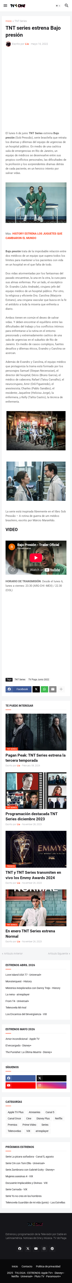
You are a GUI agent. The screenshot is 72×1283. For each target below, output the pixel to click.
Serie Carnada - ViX (16, 1189)
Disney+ (59, 1272)
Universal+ (27, 1276)
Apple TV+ (47, 1272)
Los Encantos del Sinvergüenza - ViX (26, 1014)
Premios (12, 1124)
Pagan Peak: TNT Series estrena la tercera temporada (36, 758)
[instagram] (52, 1085)
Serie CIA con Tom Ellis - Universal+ (25, 1163)
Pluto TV (39, 1276)
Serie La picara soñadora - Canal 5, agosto (30, 1156)
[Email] (52, 689)
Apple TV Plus (15, 1112)
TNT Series (21, 21)
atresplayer (42, 1131)
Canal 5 (50, 1112)
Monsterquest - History (19, 981)
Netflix (58, 1118)
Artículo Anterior (13, 953)
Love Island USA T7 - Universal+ (23, 974)
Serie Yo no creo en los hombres (24, 1196)
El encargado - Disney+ (18, 1045)
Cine (28, 1118)
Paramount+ (53, 1276)
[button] (5, 6)
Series (45, 1124)
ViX (28, 1131)
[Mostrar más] (61, 689)
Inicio (9, 21)
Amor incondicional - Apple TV (23, 1038)
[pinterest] (52, 1249)
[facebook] (21, 1078)
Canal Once (14, 1118)
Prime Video (29, 1124)
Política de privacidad (48, 1266)
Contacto (27, 1266)
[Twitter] (36, 689)
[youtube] (21, 1085)
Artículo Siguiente (58, 953)
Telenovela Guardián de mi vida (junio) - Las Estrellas (35, 1202)
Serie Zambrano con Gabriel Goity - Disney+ (30, 1169)
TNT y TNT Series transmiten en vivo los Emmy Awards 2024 (33, 875)
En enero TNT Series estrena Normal (30, 933)
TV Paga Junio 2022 (38, 679)
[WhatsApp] (44, 689)
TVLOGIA (20, 1272)
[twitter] (52, 1078)
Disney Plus (43, 1118)
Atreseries (34, 1112)
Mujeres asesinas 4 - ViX (19, 1176)
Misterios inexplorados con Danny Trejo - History (33, 988)
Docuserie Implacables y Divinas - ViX (27, 1182)
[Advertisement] (36, 88)
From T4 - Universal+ (17, 1001)
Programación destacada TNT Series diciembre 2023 (31, 816)
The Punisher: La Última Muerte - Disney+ (29, 1052)
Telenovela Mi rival (16, 1007)
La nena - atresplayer (18, 994)
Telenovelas (14, 1131)
